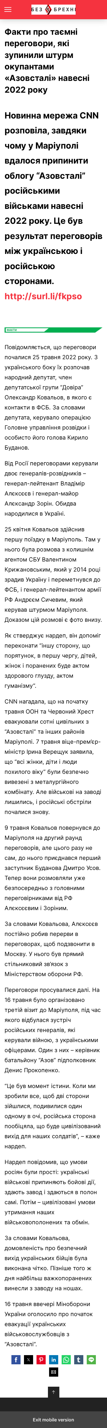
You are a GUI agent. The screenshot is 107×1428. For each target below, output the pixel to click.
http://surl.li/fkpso (43, 296)
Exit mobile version (53, 1420)
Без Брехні (53, 10)
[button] (16, 1359)
